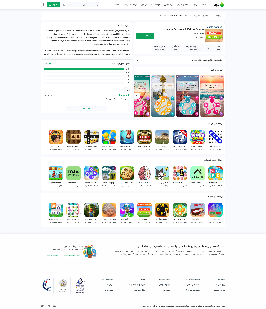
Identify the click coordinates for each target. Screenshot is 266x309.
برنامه (203, 4)
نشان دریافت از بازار (193, 290)
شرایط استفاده (164, 279)
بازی (195, 4)
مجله (117, 4)
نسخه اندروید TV (51, 255)
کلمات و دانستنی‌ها (201, 15)
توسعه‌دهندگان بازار (150, 4)
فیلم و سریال (183, 4)
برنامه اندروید (219, 290)
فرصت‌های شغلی (194, 284)
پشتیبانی (168, 4)
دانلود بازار (53, 4)
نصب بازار (221, 279)
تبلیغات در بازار (130, 4)
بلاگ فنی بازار (139, 290)
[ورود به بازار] (63, 4)
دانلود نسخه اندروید (72, 255)
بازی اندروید (220, 284)
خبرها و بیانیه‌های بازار (136, 284)
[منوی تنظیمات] (43, 4)
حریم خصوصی (164, 284)
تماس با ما (108, 290)
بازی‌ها (218, 15)
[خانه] (219, 5)
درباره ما (109, 284)
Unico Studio (199, 33)
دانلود (145, 36)
